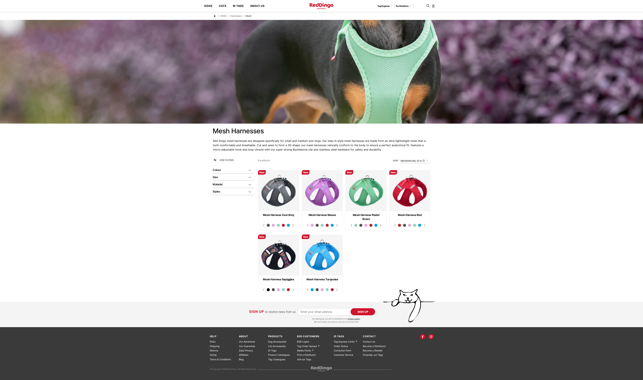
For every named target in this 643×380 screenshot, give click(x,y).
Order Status (341, 346)
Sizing (213, 354)
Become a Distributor (374, 346)
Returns (214, 350)
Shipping (215, 346)
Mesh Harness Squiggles (278, 279)
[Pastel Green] (278, 225)
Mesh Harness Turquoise (322, 279)
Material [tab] (217, 184)
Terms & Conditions (220, 359)
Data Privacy (246, 350)
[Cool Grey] (268, 225)
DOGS (223, 16)
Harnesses (236, 16)
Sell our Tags (304, 359)
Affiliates (243, 354)
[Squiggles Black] (268, 289)
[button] (386, 6)
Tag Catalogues (276, 359)
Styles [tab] (216, 191)
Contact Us (369, 341)
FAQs (213, 341)
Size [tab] (215, 177)
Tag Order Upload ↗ (308, 346)
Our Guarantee (247, 346)
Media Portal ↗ (305, 350)
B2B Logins (303, 341)
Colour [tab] (217, 170)
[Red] (283, 225)
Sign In (433, 6)
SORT (396, 160)
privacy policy (354, 319)
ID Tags (272, 350)
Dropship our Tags (373, 354)
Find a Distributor (306, 354)
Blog (241, 359)
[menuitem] (210, 6)
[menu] (236, 6)
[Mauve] (273, 225)
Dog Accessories (277, 341)
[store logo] (321, 6)
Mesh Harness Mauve (322, 215)
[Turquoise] (288, 225)
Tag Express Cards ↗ (345, 341)
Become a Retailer (373, 350)
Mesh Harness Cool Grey (278, 215)
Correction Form (342, 350)
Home (214, 15)
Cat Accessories (277, 346)
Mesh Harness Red (410, 215)
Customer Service (343, 354)
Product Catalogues (279, 354)
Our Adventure (247, 341)
